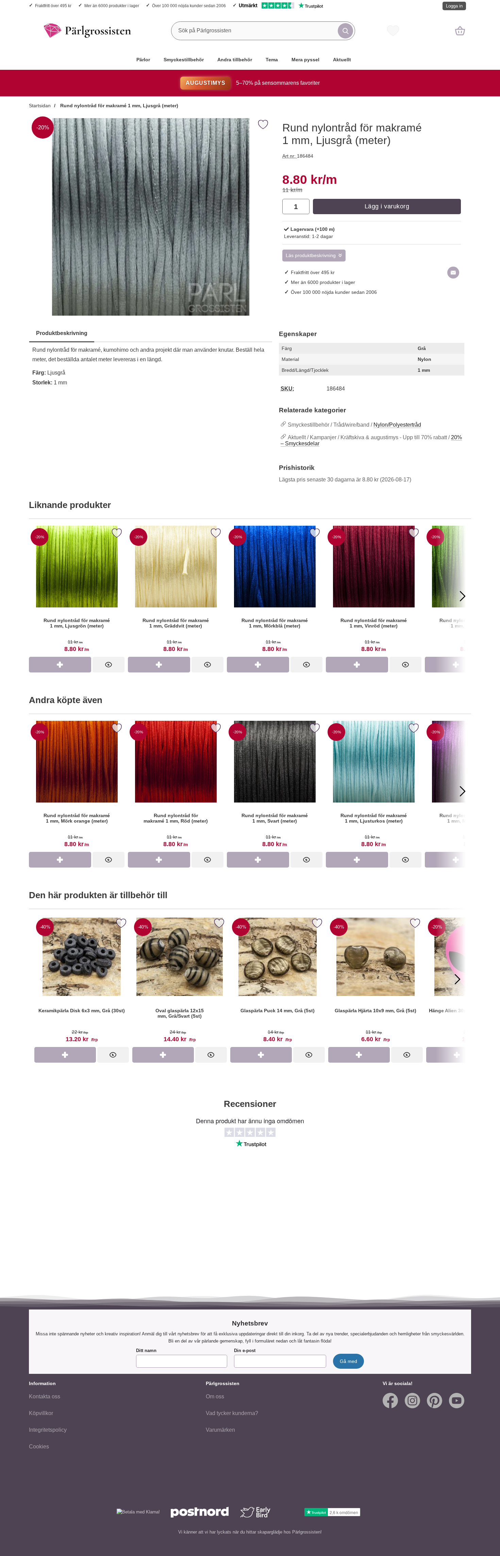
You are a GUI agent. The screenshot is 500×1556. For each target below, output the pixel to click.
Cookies (39, 1446)
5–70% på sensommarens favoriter (252, 83)
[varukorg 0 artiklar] (460, 30)
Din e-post (244, 1350)
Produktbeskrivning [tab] (61, 333)
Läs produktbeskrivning (311, 255)
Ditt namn (146, 1350)
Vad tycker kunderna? (232, 1413)
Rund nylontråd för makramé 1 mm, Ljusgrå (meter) (118, 105)
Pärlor (143, 59)
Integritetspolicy (48, 1430)
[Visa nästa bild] (457, 979)
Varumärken (220, 1430)
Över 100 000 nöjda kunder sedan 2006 (189, 5)
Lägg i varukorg (387, 206)
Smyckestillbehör (184, 59)
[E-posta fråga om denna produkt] (453, 273)
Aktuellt (342, 59)
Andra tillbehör (234, 59)
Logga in (454, 6)
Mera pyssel (305, 59)
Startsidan (40, 105)
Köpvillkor (41, 1413)
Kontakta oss (44, 1396)
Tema (272, 59)
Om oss (215, 1396)
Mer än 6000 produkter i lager (111, 5)
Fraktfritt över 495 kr (53, 5)
